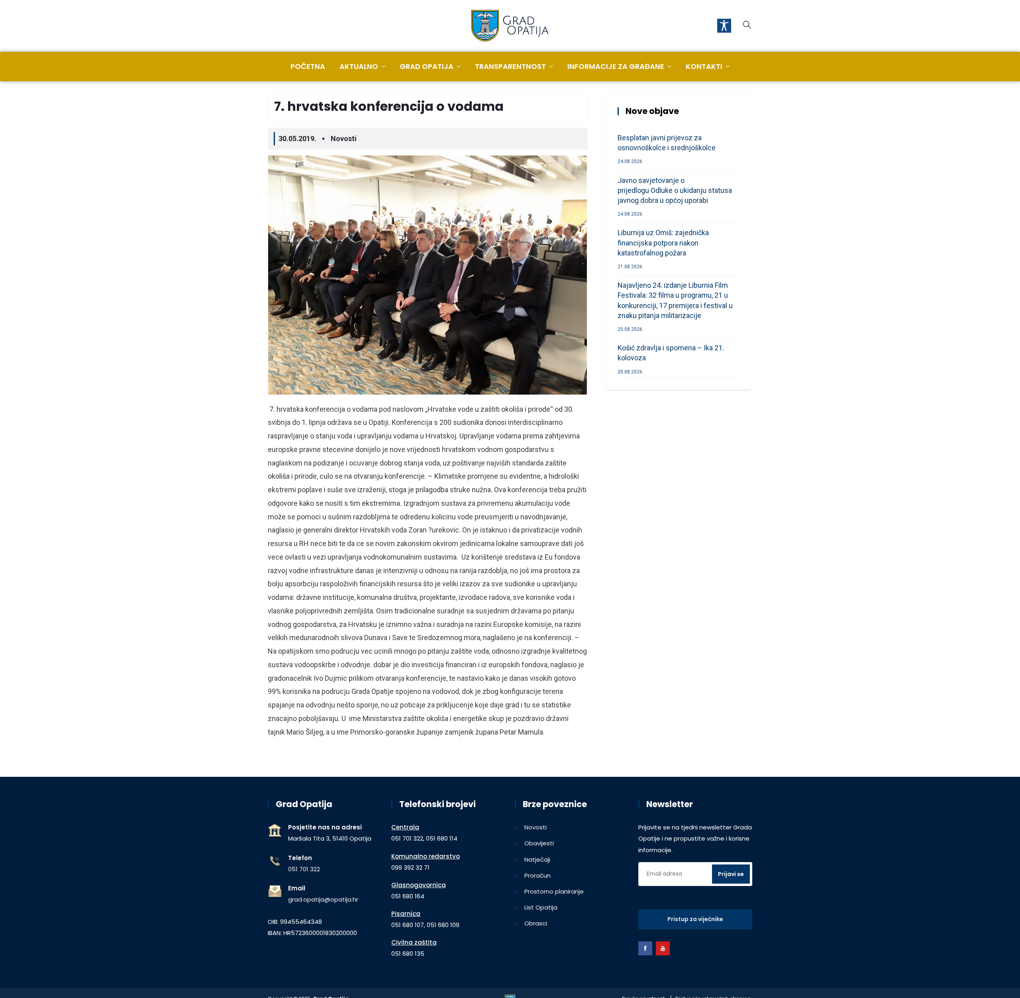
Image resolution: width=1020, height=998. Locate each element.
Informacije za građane (615, 66)
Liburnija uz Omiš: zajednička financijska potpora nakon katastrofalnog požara (663, 242)
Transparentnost (510, 66)
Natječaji (537, 859)
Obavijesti (539, 843)
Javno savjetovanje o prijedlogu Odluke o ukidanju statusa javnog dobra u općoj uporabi (675, 190)
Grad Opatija (426, 66)
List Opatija (540, 907)
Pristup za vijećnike (695, 919)
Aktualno (358, 66)
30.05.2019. (297, 138)
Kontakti (704, 66)
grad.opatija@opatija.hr (323, 899)
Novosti (344, 138)
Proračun (537, 875)
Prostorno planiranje (554, 891)
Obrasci (535, 923)
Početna (307, 66)
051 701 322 (304, 869)
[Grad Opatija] (510, 26)
